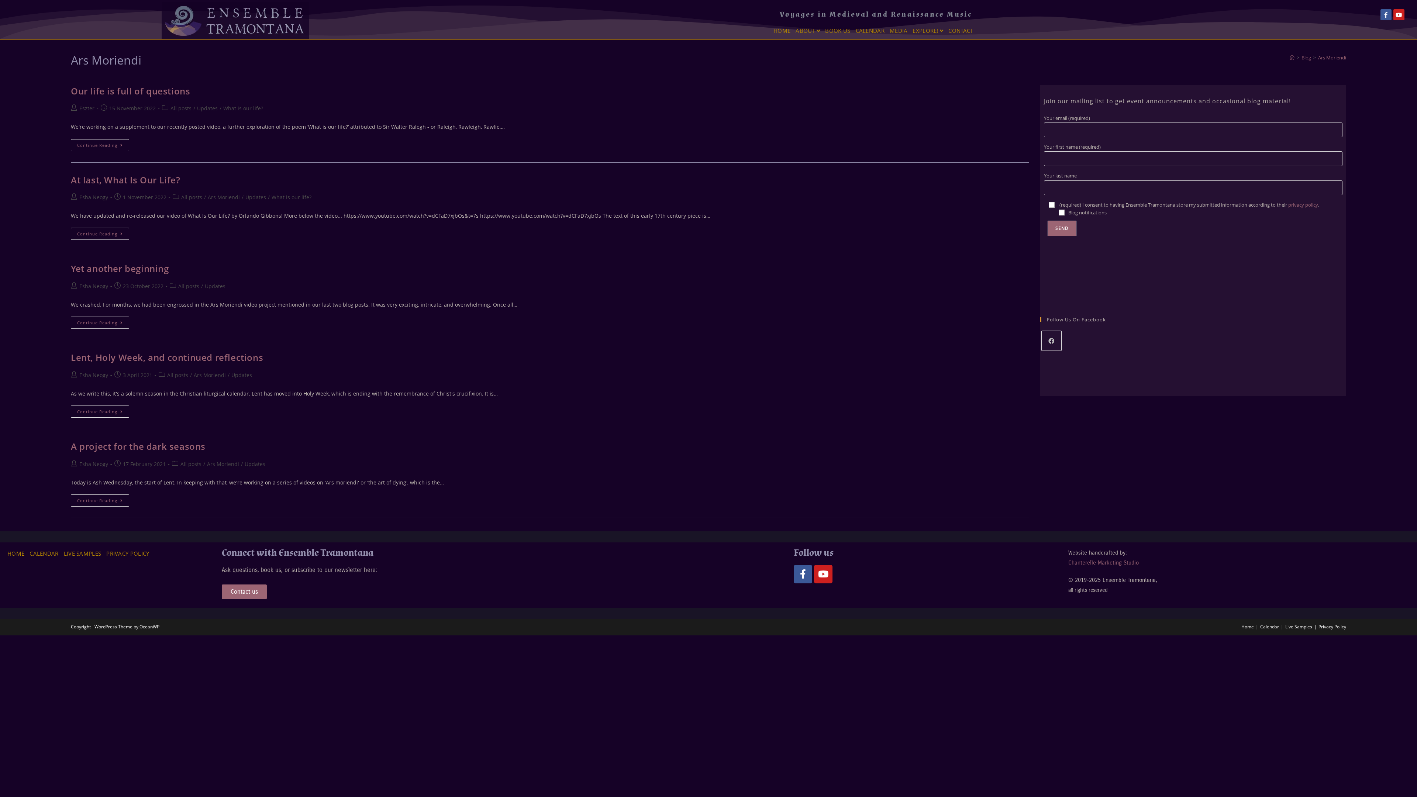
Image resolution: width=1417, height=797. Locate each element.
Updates (207, 108)
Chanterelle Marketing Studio (1103, 562)
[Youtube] (1398, 14)
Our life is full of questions (130, 91)
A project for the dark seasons (138, 446)
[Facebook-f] (1386, 14)
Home (781, 30)
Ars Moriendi (1332, 57)
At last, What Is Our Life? (125, 180)
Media (899, 30)
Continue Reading (103, 143)
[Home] (1292, 57)
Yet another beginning (120, 268)
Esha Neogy (93, 197)
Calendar (870, 30)
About (806, 30)
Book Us (837, 30)
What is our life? (243, 108)
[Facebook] (1051, 341)
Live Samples (82, 553)
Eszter (86, 108)
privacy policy (1303, 204)
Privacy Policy (127, 553)
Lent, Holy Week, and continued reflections (167, 357)
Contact (960, 30)
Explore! (926, 30)
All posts (181, 108)
